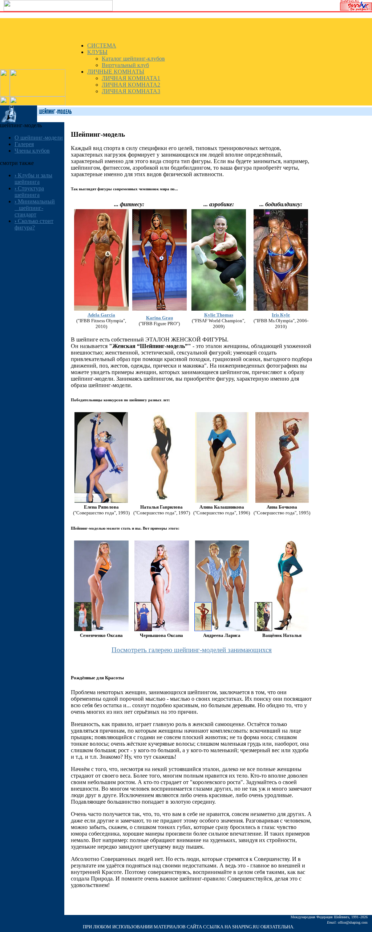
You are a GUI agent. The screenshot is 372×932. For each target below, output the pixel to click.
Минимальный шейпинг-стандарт (35, 208)
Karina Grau (159, 317)
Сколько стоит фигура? (34, 224)
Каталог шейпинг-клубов (133, 58)
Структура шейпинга (29, 191)
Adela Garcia (101, 315)
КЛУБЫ (97, 52)
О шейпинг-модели (39, 137)
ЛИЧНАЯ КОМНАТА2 (131, 85)
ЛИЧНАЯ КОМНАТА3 (131, 91)
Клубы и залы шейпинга (33, 178)
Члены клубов (32, 151)
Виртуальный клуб (125, 65)
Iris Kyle (281, 315)
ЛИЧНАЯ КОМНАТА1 (131, 78)
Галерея (24, 144)
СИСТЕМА (101, 45)
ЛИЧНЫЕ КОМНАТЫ (115, 72)
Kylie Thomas (218, 315)
